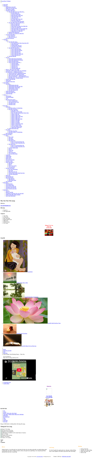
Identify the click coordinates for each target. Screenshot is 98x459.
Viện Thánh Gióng (10, 185)
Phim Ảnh (8, 175)
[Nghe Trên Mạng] (13, 162)
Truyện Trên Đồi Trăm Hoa (14, 62)
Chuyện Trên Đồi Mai (10, 79)
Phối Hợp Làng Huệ (66, 456)
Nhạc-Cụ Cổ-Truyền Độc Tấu (17, 145)
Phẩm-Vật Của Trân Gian (11, 8)
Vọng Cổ (10, 151)
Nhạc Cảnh (11, 137)
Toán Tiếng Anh (14, 17)
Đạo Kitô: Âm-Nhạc (13, 109)
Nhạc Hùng (11, 139)
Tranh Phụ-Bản (9, 93)
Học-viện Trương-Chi (13, 90)
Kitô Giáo (8, 106)
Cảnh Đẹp (8, 155)
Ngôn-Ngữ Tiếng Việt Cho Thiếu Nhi (19, 28)
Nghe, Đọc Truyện (12, 165)
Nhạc (7, 135)
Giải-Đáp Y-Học (12, 104)
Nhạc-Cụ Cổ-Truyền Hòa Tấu (17, 141)
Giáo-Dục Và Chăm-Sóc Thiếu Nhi (16, 33)
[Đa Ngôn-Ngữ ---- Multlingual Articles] (22, 72)
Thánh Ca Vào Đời (15, 121)
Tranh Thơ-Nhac (14, 44)
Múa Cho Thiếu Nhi (15, 23)
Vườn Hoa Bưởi (14, 63)
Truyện (7, 57)
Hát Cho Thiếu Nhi (15, 25)
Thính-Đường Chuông (13, 88)
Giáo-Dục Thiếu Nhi (10, 10)
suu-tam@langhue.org (6, 205)
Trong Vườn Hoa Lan (15, 55)
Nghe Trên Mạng (9, 162)
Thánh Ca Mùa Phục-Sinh (16, 118)
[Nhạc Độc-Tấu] (15, 144)
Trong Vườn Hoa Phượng (16, 50)
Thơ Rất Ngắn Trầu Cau (16, 45)
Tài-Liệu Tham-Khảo (13, 174)
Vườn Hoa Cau (14, 67)
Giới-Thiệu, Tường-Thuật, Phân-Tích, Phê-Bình (16, 70)
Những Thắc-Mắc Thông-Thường (13, 194)
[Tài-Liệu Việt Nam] (14, 168)
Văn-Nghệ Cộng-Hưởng (16, 46)
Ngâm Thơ (11, 150)
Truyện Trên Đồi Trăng (13, 61)
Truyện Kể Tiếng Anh (15, 14)
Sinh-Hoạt (5, 189)
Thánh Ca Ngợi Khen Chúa (17, 123)
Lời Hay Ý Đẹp (9, 161)
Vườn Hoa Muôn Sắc (15, 68)
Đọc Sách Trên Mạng (13, 169)
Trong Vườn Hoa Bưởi (16, 49)
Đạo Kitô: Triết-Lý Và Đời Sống (15, 108)
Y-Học (4, 94)
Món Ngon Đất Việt (13, 171)
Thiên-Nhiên (8, 156)
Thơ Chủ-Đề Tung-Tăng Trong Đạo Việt (19, 43)
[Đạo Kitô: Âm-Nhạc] (17, 109)
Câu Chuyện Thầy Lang (14, 102)
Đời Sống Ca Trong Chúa (16, 111)
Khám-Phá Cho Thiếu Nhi (16, 31)
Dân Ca (10, 149)
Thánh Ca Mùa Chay (15, 117)
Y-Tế (7, 98)
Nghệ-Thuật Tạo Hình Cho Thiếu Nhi (19, 26)
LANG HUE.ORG (40, 456)
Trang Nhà (5, 4)
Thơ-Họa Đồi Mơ (12, 56)
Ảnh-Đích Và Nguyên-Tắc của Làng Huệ (15, 193)
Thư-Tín (7, 191)
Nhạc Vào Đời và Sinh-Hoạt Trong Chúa (20, 112)
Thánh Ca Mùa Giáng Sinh (17, 116)
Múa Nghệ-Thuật (9, 177)
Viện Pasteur (8, 96)
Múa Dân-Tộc (12, 179)
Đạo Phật (8, 129)
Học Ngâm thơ (12, 35)
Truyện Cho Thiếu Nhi (16, 27)
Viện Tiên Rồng (9, 183)
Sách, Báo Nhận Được (10, 195)
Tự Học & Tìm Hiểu (10, 34)
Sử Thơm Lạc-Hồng (10, 9)
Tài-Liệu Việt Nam (10, 168)
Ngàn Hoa (5, 420)
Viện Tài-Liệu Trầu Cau (11, 186)
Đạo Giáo (5, 105)
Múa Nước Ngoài (12, 180)
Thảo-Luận (8, 80)
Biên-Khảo (5, 182)
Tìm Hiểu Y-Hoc (12, 103)
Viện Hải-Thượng (9, 97)
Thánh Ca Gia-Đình (15, 122)
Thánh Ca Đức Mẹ (15, 114)
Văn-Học (5, 39)
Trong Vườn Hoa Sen (15, 51)
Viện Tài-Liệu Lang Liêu (11, 188)
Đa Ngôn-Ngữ (6, 416)
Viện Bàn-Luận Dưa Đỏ (11, 187)
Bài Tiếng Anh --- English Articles (16, 78)
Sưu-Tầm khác (9, 181)
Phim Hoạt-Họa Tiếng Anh (17, 15)
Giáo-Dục (5, 5)
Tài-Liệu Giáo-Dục (10, 38)
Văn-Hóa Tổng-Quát (10, 81)
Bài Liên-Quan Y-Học (10, 99)
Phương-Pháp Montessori (14, 32)
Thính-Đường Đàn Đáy (14, 85)
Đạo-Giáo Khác (9, 133)
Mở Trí (10, 164)
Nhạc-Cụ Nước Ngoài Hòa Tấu (18, 143)
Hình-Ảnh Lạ (9, 158)
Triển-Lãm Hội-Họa (10, 91)
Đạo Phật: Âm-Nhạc (13, 130)
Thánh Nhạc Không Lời (16, 127)
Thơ (7, 40)
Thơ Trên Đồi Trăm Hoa (14, 47)
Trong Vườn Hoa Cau (16, 52)
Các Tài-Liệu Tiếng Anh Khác (17, 21)
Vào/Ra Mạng (6, 383)
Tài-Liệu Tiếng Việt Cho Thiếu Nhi (16, 22)
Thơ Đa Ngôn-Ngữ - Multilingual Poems (17, 73)
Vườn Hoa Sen (14, 66)
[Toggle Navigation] (1, 2)
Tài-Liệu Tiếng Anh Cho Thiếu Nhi (16, 11)
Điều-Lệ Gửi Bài (9, 192)
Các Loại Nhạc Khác (13, 153)
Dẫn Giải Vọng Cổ (13, 37)
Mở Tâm (10, 163)
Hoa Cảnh (11, 170)
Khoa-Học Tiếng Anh (15, 20)
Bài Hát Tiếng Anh (15, 13)
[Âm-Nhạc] (10, 84)
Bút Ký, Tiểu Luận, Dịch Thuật (12, 69)
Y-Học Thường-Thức (13, 100)
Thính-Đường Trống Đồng (14, 87)
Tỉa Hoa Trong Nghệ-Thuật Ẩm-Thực (17, 173)
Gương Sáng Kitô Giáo (13, 128)
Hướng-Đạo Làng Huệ (11, 7)
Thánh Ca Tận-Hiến (15, 120)
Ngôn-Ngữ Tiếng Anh (16, 16)
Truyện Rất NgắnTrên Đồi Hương (16, 60)
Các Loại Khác (12, 167)
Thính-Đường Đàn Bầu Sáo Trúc (16, 86)
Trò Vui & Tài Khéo (10, 159)
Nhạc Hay (11, 138)
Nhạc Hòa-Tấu (12, 140)
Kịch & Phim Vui (9, 176)
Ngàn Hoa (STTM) (7, 134)
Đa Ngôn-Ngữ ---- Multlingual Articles (14, 72)
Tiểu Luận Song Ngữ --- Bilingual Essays (17, 75)
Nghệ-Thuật (5, 82)
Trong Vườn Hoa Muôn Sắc (17, 53)
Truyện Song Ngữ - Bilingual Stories (16, 74)
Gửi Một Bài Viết (7, 382)
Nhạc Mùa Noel (14, 110)
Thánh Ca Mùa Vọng (15, 115)
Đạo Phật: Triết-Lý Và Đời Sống (15, 132)
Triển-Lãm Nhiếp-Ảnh (10, 92)
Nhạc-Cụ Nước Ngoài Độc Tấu (18, 146)
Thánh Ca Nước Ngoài (16, 124)
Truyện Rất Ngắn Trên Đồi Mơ (15, 58)
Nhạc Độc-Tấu (12, 144)
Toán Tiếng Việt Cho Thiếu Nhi (18, 29)
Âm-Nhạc (8, 84)
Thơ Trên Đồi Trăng (13, 41)
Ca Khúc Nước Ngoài (13, 147)
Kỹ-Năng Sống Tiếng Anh (16, 19)
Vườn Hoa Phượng (15, 64)
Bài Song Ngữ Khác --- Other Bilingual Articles (19, 76)
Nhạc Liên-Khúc (12, 152)
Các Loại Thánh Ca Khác (16, 126)
